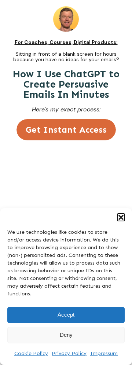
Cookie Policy (31, 353)
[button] (121, 217)
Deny (66, 335)
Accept (66, 314)
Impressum (104, 353)
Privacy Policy (69, 353)
